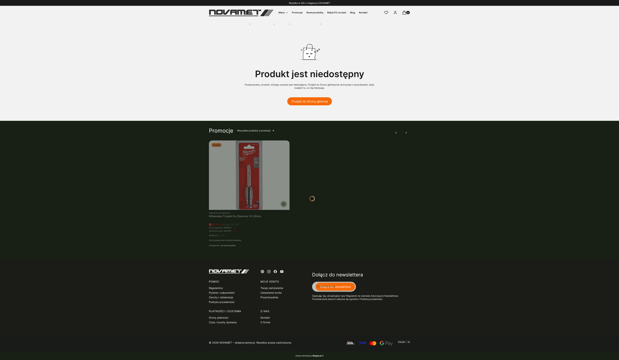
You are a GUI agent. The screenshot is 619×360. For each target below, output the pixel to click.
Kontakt (265, 317)
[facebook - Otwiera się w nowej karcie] (275, 272)
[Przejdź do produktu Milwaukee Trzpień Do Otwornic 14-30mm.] (249, 175)
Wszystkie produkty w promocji (253, 130)
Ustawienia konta (271, 292)
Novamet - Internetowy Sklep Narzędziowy (228, 24)
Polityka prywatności (222, 302)
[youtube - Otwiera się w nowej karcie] (282, 272)
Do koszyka (283, 204)
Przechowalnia (269, 297)
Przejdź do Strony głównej (310, 101)
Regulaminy (216, 288)
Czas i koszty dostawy (223, 322)
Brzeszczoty (282, 24)
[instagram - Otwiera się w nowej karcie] (269, 272)
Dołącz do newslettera (335, 286)
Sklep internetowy (308, 356)
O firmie (265, 322)
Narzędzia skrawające (262, 24)
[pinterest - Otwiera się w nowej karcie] (262, 272)
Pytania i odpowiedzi (222, 292)
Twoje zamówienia (271, 288)
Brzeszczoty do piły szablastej (305, 24)
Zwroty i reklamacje (221, 297)
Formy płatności (218, 317)
